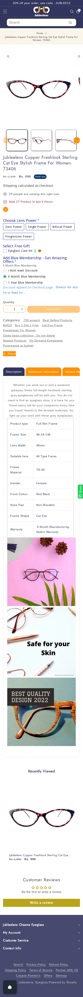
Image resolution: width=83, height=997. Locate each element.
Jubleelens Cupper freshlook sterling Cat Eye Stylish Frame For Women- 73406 (38, 855)
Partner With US (67, 970)
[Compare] (74, 992)
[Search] (70, 22)
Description (14, 371)
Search (18, 964)
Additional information (43, 371)
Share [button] (12, 353)
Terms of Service (41, 970)
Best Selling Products (57, 320)
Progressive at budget (18, 345)
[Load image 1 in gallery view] (17, 140)
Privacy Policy (36, 964)
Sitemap (61, 975)
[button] (7, 11)
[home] (41, 992)
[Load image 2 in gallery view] (41, 140)
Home (39, 33)
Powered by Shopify (63, 982)
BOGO (7, 325)
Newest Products (14, 340)
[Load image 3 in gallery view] (66, 140)
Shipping (10, 185)
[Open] (10, 987)
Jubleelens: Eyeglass (33, 982)
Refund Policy (58, 964)
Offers (48, 975)
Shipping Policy (15, 970)
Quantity (8, 302)
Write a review (41, 902)
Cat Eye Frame (52, 325)
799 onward (31, 320)
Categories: (11, 320)
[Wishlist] (5, 209)
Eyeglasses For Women (19, 330)
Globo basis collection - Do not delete (29, 335)
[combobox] (41, 22)
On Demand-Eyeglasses (46, 340)
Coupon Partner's (28, 975)
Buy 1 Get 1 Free (27, 325)
